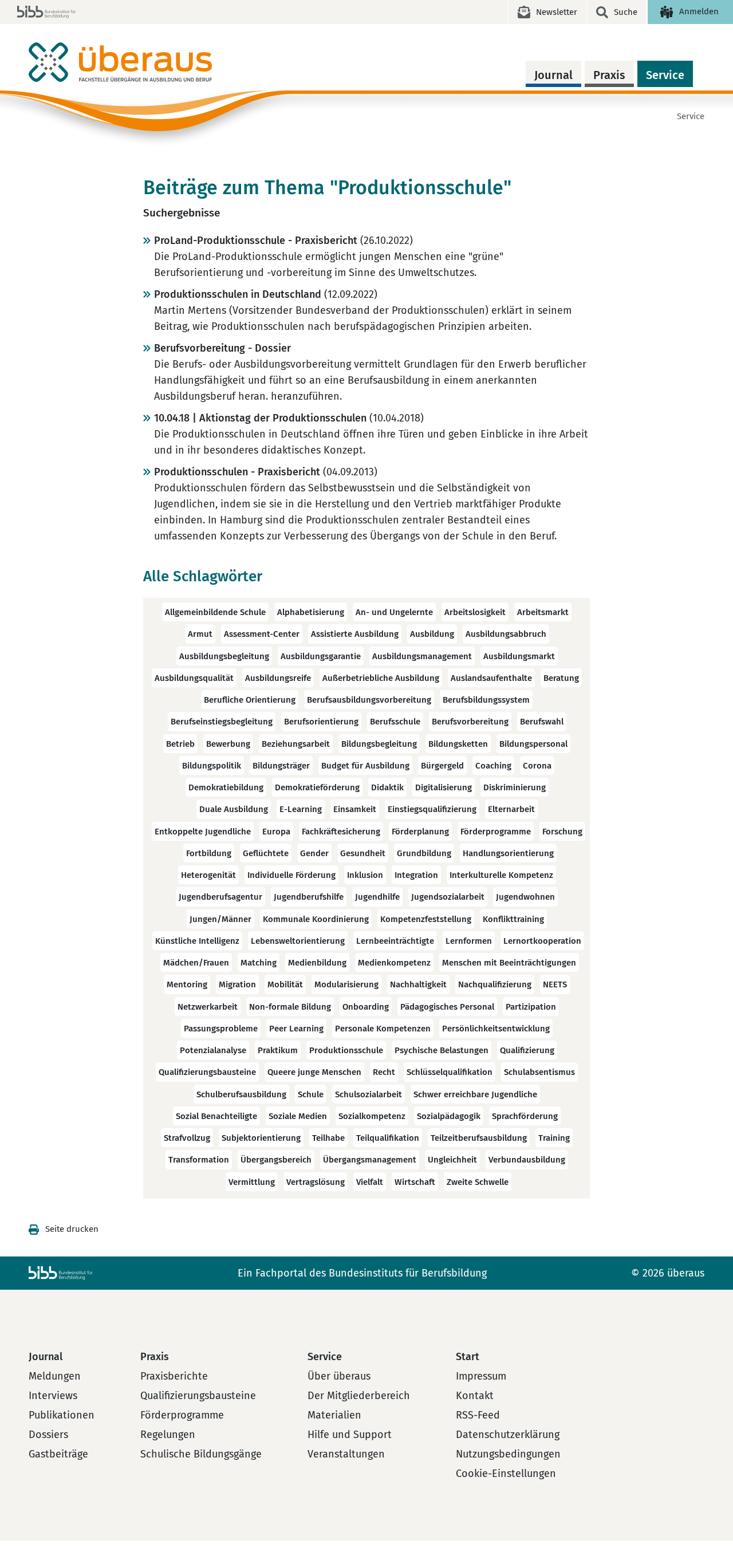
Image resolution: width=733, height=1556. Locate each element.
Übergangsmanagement (369, 1160)
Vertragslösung (315, 1182)
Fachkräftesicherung (341, 831)
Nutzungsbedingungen (508, 1454)
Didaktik (387, 787)
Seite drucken (71, 1229)
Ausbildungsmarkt (519, 656)
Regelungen (167, 1434)
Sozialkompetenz (371, 1116)
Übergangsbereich (276, 1160)
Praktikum (278, 1050)
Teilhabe (328, 1138)
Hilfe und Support (350, 1434)
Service (665, 75)
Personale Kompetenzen (383, 1028)
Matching (259, 963)
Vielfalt (369, 1182)
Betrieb (180, 744)
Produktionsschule (346, 1050)
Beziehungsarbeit (296, 744)
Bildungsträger (281, 766)
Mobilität (285, 985)
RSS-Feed (478, 1415)
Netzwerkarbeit (208, 1007)
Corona (537, 766)
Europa (276, 831)
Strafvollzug (187, 1138)
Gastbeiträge (58, 1454)
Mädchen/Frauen (196, 963)
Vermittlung (251, 1182)
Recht (384, 1072)
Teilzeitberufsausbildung (479, 1138)
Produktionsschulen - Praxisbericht (237, 472)
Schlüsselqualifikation (449, 1072)
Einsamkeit (354, 810)
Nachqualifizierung (494, 985)
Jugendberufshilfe (309, 897)
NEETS (555, 985)
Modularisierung (346, 985)
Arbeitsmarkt (543, 612)
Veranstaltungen (346, 1454)
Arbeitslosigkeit (475, 612)
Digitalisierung (443, 787)
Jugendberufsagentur (220, 897)
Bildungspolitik (211, 766)
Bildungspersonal (533, 744)
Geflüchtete (266, 853)
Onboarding (365, 1007)
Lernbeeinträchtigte (395, 941)
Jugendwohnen (525, 897)
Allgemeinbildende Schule (215, 612)
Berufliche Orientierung (249, 700)
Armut (200, 634)
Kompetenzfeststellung (425, 919)
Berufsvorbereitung (470, 722)
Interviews (53, 1395)
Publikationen (61, 1415)
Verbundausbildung (526, 1160)
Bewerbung (228, 744)
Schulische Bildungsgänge (201, 1454)
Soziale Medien (298, 1116)
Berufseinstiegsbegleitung (222, 722)
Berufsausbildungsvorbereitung (369, 700)
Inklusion (365, 875)
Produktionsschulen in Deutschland (237, 294)
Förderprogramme (495, 831)
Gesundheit (362, 853)
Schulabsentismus (539, 1072)
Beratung (561, 678)
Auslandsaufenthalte (491, 678)
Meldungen (55, 1376)
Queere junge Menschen (314, 1072)
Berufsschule (395, 722)
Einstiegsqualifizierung (432, 810)
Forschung (562, 831)
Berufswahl (541, 722)
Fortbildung (208, 853)
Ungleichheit (452, 1160)
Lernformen (469, 941)
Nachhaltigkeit (418, 985)
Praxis (609, 75)
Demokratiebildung (225, 787)
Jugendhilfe (377, 897)
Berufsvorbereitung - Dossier (222, 348)
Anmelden (699, 11)
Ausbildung (432, 634)
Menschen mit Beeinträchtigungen (509, 963)
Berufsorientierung (321, 722)
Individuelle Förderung (291, 875)
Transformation (198, 1160)
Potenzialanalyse (213, 1050)
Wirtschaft (415, 1182)
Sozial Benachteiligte (216, 1116)
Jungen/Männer (220, 919)
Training (554, 1138)
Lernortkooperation (542, 941)
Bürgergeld (442, 766)
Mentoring (187, 985)
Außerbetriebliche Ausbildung (380, 678)
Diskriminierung (514, 787)
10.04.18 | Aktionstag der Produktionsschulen (260, 418)
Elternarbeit (511, 810)
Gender (314, 853)
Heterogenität (208, 875)
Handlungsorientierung (508, 853)
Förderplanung (420, 831)
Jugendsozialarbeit (447, 897)
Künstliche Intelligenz (197, 941)
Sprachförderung (525, 1116)
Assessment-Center (261, 634)
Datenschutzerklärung (507, 1434)
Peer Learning (296, 1028)
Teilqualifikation (387, 1138)
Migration (237, 985)
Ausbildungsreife (278, 678)
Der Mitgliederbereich (359, 1395)
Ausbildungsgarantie (321, 656)
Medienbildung (317, 963)
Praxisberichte (174, 1376)
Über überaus (339, 1376)
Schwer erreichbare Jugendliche (475, 1094)
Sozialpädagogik (448, 1116)
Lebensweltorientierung (298, 941)
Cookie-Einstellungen (506, 1473)
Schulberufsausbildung (241, 1094)
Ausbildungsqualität (194, 678)
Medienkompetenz (394, 963)
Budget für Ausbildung (365, 766)
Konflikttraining (513, 919)
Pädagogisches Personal (447, 1007)
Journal (553, 75)
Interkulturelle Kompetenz (501, 875)
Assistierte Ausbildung (355, 634)
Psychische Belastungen (441, 1050)
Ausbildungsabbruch (506, 634)
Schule (311, 1094)
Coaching (493, 766)
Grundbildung (424, 853)
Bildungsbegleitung (379, 744)
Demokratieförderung (317, 787)
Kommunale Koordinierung (316, 919)
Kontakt (475, 1395)
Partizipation (531, 1007)
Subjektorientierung (261, 1138)
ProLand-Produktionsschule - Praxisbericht (255, 240)
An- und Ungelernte (394, 612)
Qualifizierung (527, 1050)
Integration (416, 875)
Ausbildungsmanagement (422, 656)
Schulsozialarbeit (368, 1094)
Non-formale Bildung (290, 1007)
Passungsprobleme (221, 1028)
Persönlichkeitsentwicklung (496, 1028)
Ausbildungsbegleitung (224, 656)
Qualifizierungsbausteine (207, 1072)
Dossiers (48, 1434)
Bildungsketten (458, 744)
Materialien (334, 1415)
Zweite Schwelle (478, 1182)
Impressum (481, 1376)
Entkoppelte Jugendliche (203, 831)
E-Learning (300, 810)
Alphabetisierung (310, 612)
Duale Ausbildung (233, 810)
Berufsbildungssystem (486, 700)
